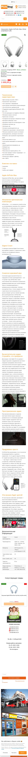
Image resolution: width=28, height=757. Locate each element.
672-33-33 (9, 11)
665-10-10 (20, 11)
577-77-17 (20, 13)
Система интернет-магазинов (18, 756)
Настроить (14, 752)
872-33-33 (9, 13)
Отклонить (5, 752)
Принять (23, 752)
